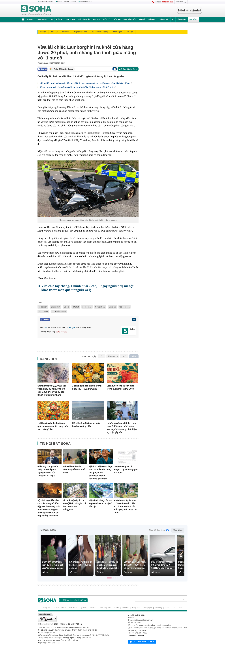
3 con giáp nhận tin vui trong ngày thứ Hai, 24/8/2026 (86, 387)
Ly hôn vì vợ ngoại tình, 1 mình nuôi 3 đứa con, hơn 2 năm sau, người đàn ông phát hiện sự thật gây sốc (122, 428)
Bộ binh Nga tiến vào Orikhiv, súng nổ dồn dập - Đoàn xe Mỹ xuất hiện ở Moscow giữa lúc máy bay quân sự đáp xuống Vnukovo (49, 508)
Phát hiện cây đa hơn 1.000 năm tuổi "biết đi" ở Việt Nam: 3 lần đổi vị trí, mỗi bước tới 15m (125, 506)
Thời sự (59, 19)
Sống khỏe (164, 19)
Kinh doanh (70, 19)
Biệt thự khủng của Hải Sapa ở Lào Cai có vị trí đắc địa (100, 503)
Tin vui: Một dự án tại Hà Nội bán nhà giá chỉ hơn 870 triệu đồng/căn (74, 505)
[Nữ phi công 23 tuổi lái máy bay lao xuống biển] (88, 410)
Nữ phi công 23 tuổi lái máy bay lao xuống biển (86, 425)
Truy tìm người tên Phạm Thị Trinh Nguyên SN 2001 (126, 469)
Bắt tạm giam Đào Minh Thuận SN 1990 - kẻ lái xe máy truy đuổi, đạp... (135, 565)
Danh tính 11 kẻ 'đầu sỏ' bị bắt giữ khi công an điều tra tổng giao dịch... (108, 565)
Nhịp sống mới (129, 19)
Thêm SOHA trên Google (63, 69)
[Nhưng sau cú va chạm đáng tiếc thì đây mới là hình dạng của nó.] (88, 188)
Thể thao (116, 19)
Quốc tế (106, 19)
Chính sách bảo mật (136, 635)
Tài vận (130, 32)
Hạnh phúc (42, 19)
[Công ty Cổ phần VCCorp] (75, 617)
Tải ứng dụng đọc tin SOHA (74, 600)
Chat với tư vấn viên (143, 642)
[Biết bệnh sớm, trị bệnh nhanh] (189, 10)
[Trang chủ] (36, 10)
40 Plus (96, 19)
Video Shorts (48, 530)
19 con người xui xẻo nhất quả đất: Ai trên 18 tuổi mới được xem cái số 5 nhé (77, 87)
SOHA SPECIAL (86, 2)
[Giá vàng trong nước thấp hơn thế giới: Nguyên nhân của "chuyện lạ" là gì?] (50, 456)
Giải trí (141, 19)
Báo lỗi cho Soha (130, 69)
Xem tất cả (177, 530)
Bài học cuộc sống (100, 32)
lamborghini (55, 307)
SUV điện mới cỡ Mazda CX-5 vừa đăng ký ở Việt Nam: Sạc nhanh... (162, 565)
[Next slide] (180, 556)
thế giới (72, 327)
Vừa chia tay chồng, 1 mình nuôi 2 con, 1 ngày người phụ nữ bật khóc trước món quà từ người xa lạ (87, 288)
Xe (173, 19)
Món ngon (117, 32)
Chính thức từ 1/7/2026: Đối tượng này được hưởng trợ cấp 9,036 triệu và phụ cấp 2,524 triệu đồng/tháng (52, 390)
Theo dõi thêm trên (157, 530)
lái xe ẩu (112, 307)
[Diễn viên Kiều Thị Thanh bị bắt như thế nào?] (75, 456)
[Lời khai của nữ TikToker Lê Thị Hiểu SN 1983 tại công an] (81, 555)
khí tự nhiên (43, 311)
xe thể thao (87, 307)
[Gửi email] (114, 68)
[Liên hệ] (134, 319)
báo (45, 327)
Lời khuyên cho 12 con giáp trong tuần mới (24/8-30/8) (121, 387)
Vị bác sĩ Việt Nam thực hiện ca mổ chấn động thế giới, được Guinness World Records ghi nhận (100, 472)
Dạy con (65, 32)
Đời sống (193, 19)
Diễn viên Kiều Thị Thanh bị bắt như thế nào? (73, 469)
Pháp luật (152, 19)
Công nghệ (181, 19)
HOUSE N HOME (46, 2)
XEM (134, 356)
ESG (51, 19)
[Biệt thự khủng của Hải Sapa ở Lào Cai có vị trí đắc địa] (101, 490)
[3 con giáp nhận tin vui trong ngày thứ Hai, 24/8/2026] (88, 373)
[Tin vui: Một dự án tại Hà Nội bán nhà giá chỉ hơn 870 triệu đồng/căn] (75, 490)
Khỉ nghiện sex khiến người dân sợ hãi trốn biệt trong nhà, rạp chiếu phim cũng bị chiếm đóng (85, 83)
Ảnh (174, 608)
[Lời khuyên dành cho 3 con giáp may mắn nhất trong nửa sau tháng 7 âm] (53, 410)
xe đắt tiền (43, 307)
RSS (180, 608)
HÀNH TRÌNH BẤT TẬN (66, 2)
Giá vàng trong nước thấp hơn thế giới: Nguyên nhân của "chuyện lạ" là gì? (48, 471)
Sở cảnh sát (100, 307)
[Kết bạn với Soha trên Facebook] (125, 331)
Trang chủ (46, 608)
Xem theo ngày (89, 356)
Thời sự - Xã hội (60, 608)
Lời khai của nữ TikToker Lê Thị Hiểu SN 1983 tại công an (80, 565)
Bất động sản (84, 19)
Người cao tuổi (80, 32)
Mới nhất (30, 19)
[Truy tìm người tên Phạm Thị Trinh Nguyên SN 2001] (126, 456)
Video (167, 608)
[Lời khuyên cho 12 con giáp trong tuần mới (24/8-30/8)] (122, 373)
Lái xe (66, 307)
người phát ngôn (59, 311)
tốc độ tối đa (124, 307)
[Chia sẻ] (42, 69)
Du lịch (43, 32)
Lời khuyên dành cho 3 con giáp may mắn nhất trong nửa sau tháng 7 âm (53, 426)
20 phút (76, 307)
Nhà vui (54, 32)
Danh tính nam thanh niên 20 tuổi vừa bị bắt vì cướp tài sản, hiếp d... (53, 565)
